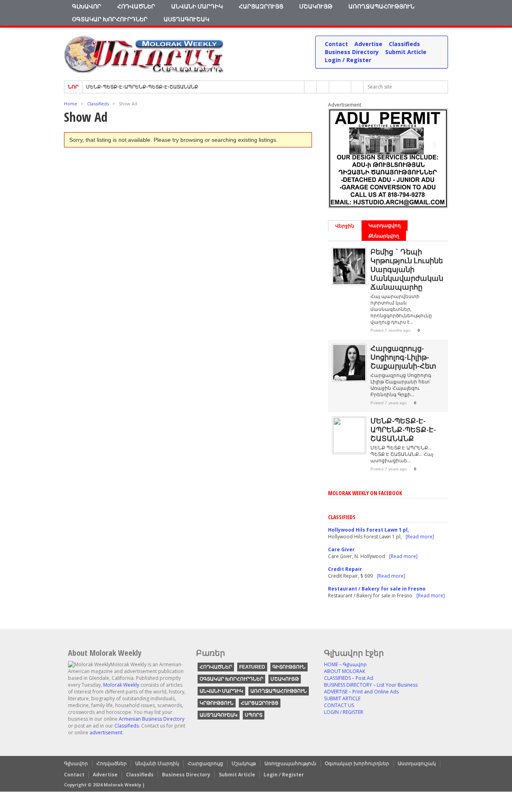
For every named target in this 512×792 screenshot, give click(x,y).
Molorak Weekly (121, 684)
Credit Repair (345, 569)
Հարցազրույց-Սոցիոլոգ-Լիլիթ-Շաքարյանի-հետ (403, 357)
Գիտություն (289, 667)
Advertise (368, 44)
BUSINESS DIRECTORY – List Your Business (371, 684)
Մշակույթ (315, 6)
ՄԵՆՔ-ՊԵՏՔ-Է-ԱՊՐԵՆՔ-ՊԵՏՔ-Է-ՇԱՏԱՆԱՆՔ (142, 86)
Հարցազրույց (261, 6)
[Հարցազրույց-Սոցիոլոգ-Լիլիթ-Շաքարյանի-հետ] (349, 378)
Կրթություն (217, 703)
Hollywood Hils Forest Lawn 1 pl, (368, 529)
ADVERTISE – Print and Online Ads (361, 691)
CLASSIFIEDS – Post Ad (348, 678)
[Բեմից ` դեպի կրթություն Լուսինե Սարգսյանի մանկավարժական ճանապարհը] (349, 282)
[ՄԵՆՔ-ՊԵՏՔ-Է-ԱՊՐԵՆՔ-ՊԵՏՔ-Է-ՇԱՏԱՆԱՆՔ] (349, 451)
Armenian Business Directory (151, 718)
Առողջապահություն (381, 6)
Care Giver (341, 549)
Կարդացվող (384, 225)
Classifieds (404, 44)
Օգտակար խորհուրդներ (110, 19)
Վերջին (344, 225)
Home (70, 104)
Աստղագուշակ (186, 19)
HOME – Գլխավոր (345, 664)
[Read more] (420, 536)
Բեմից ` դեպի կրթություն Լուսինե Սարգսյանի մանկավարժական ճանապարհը (406, 269)
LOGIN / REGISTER (343, 712)
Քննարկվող (383, 235)
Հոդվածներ (136, 6)
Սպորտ (253, 715)
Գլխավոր (86, 6)
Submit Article (405, 52)
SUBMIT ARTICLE (342, 698)
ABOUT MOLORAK (344, 671)
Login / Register (348, 60)
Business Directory (352, 52)
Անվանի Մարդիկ (197, 6)
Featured (252, 667)
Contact (336, 44)
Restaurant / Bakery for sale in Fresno (377, 588)
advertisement (106, 732)
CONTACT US (339, 705)
